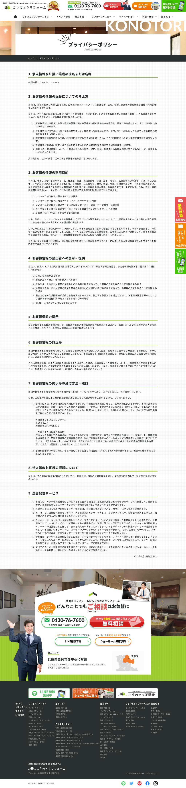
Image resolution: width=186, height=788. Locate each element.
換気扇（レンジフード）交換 (111, 751)
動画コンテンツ (156, 729)
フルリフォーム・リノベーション (112, 735)
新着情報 (154, 723)
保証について (131, 723)
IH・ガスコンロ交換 (107, 742)
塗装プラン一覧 (61, 708)
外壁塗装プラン (61, 714)
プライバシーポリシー (135, 773)
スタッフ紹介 (156, 711)
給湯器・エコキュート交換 (110, 739)
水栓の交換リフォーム (37, 739)
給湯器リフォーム (35, 723)
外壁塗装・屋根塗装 (107, 723)
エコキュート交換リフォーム (39, 720)
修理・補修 (33, 745)
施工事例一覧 (105, 708)
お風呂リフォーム (35, 711)
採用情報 (154, 732)
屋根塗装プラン (61, 717)
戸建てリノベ (131, 714)
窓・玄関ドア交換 (106, 748)
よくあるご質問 (156, 726)
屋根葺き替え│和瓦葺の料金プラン (69, 740)
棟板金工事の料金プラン (65, 756)
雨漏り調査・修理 (62, 750)
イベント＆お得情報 (158, 720)
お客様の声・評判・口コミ (161, 714)
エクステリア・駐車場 (108, 726)
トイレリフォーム (35, 714)
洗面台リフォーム (106, 720)
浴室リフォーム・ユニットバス (111, 714)
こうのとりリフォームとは (135, 708)
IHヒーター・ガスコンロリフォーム (42, 735)
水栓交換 (103, 745)
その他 (102, 757)
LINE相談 (19, 715)
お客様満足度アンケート (135, 726)
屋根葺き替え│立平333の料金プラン (69, 737)
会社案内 (154, 708)
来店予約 (19, 711)
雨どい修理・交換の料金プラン (67, 753)
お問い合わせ (21, 707)
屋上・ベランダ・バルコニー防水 (68, 746)
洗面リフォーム (34, 717)
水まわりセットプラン (37, 742)
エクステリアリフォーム (37, 729)
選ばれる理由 (131, 711)
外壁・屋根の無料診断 (64, 728)
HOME (18, 703)
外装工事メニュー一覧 (64, 731)
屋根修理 (103, 754)
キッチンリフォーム (36, 708)
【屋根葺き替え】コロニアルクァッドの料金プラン (74, 734)
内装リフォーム (106, 732)
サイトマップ (152, 773)
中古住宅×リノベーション (135, 717)
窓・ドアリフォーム (36, 726)
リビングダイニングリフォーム (111, 729)
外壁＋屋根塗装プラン (64, 711)
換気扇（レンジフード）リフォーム (42, 732)
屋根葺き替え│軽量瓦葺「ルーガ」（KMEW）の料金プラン (78, 743)
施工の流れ (130, 720)
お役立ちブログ (156, 717)
